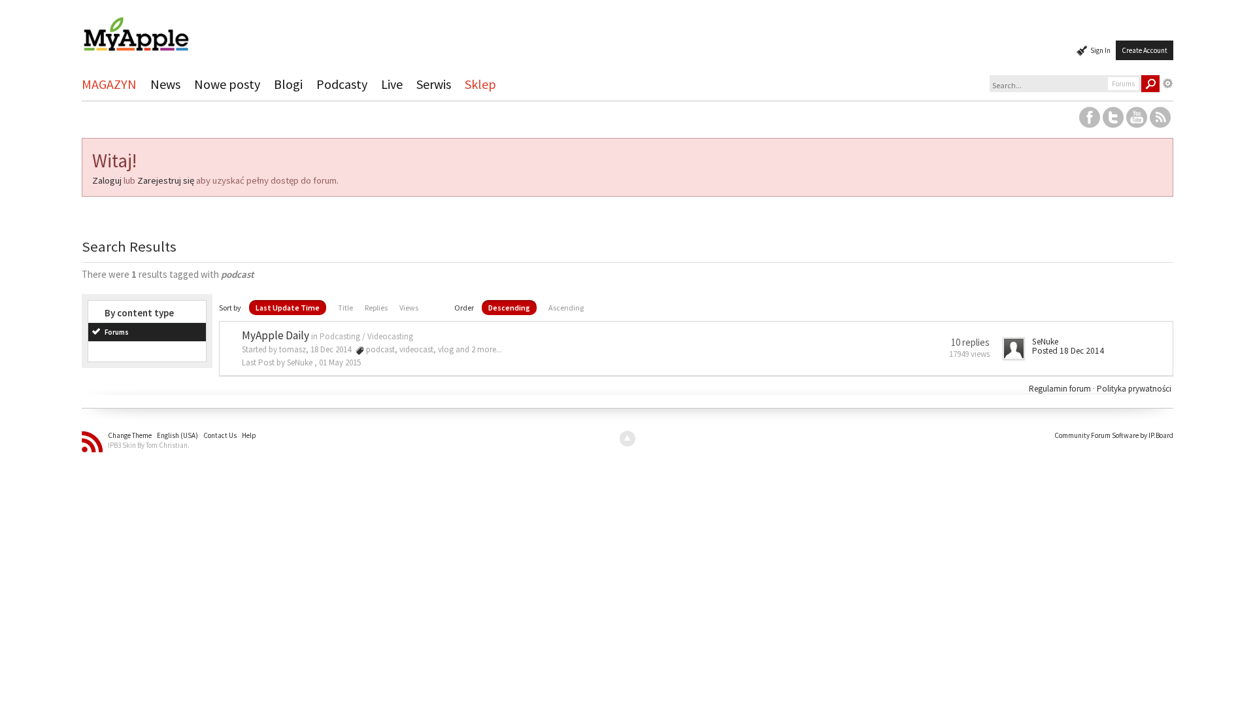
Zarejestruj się (165, 180)
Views (408, 307)
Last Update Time (288, 307)
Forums (117, 332)
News (165, 84)
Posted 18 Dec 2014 (1068, 350)
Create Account (1144, 50)
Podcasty (341, 84)
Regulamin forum (1061, 388)
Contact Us (220, 435)
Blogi (288, 84)
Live (392, 84)
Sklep (480, 84)
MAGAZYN (109, 84)
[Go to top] (627, 438)
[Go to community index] (136, 28)
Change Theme (130, 435)
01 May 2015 (340, 362)
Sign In (1100, 50)
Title (345, 307)
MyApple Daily (275, 335)
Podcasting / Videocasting (366, 336)
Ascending (566, 307)
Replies (376, 307)
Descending (509, 307)
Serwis (433, 84)
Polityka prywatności (1134, 388)
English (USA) (177, 435)
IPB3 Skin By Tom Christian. (149, 445)
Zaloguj (107, 180)
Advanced (1168, 83)
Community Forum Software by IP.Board (1113, 435)
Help (249, 435)
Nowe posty (227, 84)
